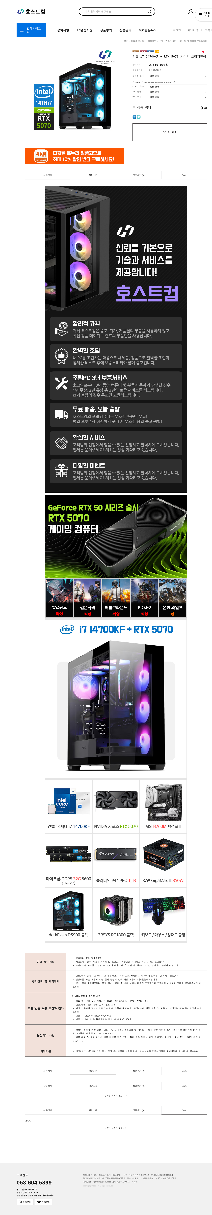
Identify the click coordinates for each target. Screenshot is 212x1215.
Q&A (184, 175)
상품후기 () (138, 175)
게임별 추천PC (137, 41)
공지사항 (63, 30)
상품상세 (47, 175)
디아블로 (152, 41)
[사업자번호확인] (165, 1175)
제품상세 (47, 1071)
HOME (125, 41)
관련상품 (93, 175)
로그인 (177, 30)
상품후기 (106, 30)
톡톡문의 (27, 1202)
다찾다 (203, 15)
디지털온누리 (148, 30)
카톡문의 (46, 1202)
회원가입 (192, 30)
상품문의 (125, 30)
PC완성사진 (85, 30)
